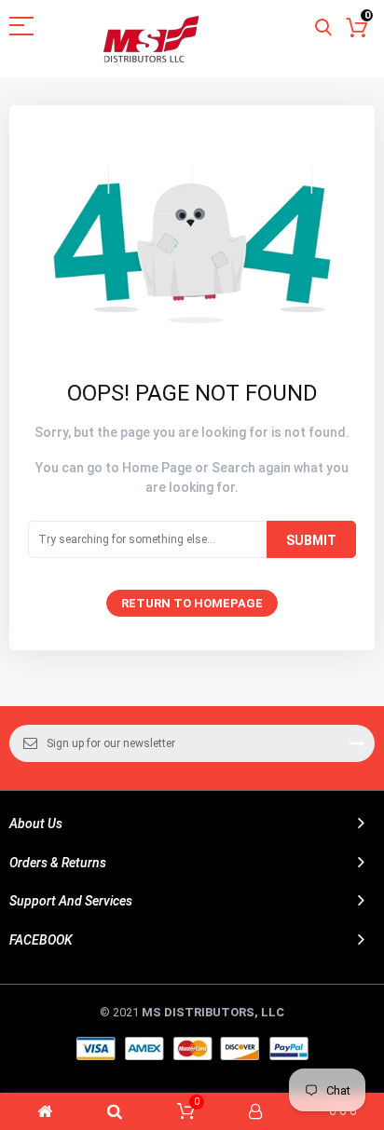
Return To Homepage (192, 603)
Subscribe (357, 743)
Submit (311, 540)
